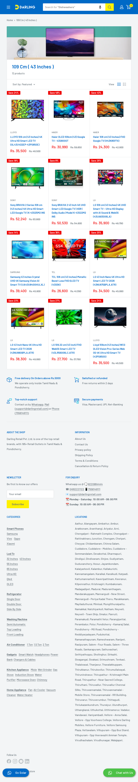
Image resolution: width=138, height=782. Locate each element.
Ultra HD (12, 573)
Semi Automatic (16, 624)
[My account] (121, 7)
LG (94, 200)
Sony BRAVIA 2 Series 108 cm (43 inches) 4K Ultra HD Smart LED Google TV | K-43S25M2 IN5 (27, 208)
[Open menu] (8, 7)
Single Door (13, 599)
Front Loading (15, 634)
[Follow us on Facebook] (9, 761)
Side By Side (14, 609)
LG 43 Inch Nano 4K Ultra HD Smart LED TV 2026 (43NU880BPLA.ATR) (26, 348)
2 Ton (46, 644)
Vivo (9, 538)
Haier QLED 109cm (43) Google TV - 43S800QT (68, 138)
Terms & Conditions (86, 460)
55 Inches (12, 563)
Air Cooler (39, 689)
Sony (13, 200)
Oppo (17, 538)
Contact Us (81, 444)
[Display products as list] (124, 84)
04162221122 (77, 489)
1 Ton (30, 644)
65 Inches (12, 568)
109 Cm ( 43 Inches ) (26, 20)
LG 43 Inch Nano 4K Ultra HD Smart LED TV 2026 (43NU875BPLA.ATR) (108, 280)
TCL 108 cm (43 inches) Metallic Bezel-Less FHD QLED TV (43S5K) (69, 280)
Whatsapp (37, 404)
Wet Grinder (45, 669)
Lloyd (13, 132)
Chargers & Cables (25, 659)
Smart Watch (26, 654)
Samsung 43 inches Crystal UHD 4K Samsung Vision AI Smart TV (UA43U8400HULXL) (27, 280)
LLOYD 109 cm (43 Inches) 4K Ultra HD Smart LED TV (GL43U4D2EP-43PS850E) (26, 140)
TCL (53, 272)
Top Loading (14, 629)
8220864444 (95, 484)
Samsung (15, 272)
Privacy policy (83, 449)
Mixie (34, 669)
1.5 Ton (38, 644)
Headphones (42, 654)
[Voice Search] (100, 7)
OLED (10, 584)
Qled (9, 578)
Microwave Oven (26, 679)
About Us (80, 438)
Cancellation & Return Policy (91, 466)
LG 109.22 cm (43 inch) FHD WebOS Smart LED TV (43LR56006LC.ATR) (66, 348)
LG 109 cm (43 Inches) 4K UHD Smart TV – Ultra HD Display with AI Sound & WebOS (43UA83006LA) (109, 210)
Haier (55, 132)
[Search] (109, 7)
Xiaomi (11, 543)
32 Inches (12, 558)
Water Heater (25, 694)
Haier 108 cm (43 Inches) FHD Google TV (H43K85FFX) (109, 138)
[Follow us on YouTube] (21, 761)
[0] (128, 7)
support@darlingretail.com (85, 494)
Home (10, 20)
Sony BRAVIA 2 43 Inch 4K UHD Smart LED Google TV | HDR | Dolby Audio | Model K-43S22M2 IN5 (69, 210)
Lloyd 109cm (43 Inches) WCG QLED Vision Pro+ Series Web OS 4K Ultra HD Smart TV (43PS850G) (109, 350)
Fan (30, 689)
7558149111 (94, 489)
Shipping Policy (84, 455)
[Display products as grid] (118, 84)
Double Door (14, 604)
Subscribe (18, 504)
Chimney (42, 679)
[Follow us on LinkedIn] (27, 761)
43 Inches (25, 558)
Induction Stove (24, 674)
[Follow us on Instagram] (15, 761)
